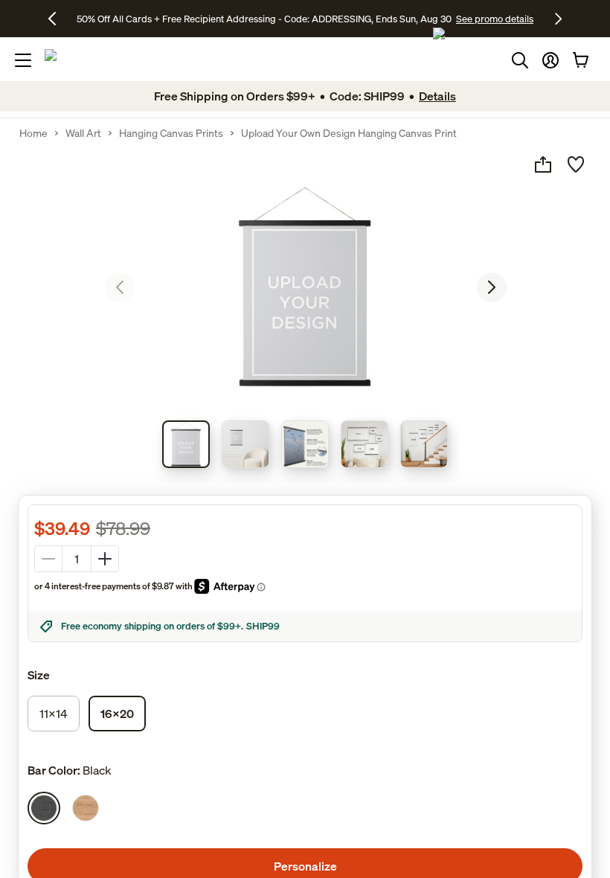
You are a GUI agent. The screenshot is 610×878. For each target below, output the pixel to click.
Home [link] (33, 133)
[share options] (543, 164)
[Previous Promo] (57, 18)
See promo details (494, 18)
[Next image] (492, 287)
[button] (550, 60)
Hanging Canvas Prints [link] (171, 133)
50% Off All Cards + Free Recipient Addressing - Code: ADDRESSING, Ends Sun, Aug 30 (264, 18)
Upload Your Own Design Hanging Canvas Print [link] (349, 133)
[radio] (54, 713)
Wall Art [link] (83, 133)
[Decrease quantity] (48, 558)
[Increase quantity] (105, 558)
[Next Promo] (558, 19)
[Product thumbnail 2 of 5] (245, 444)
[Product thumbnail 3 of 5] (305, 444)
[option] (44, 808)
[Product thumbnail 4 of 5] (364, 444)
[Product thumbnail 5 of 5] (424, 444)
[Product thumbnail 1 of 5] (186, 444)
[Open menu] (23, 60)
